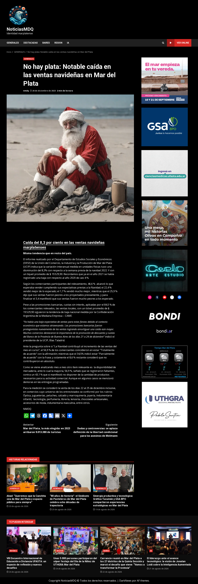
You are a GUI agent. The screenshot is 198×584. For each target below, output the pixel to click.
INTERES (13, 551)
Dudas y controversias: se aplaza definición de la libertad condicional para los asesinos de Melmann (95, 430)
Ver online (183, 43)
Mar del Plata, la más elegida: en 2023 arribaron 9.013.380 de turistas (46, 428)
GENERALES (13, 43)
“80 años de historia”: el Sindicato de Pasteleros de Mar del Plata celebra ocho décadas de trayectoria (70, 478)
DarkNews (125, 580)
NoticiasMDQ (20, 29)
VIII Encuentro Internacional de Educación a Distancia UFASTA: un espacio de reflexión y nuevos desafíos (29, 541)
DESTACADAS (31, 43)
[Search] (163, 43)
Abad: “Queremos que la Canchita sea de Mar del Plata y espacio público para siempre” (27, 478)
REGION (58, 43)
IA (68, 43)
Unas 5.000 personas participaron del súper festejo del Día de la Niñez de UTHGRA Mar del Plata (75, 541)
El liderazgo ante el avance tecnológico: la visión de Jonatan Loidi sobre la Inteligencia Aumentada (169, 541)
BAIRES (46, 43)
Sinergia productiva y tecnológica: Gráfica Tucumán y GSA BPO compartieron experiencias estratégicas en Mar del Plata (113, 478)
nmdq (26, 90)
